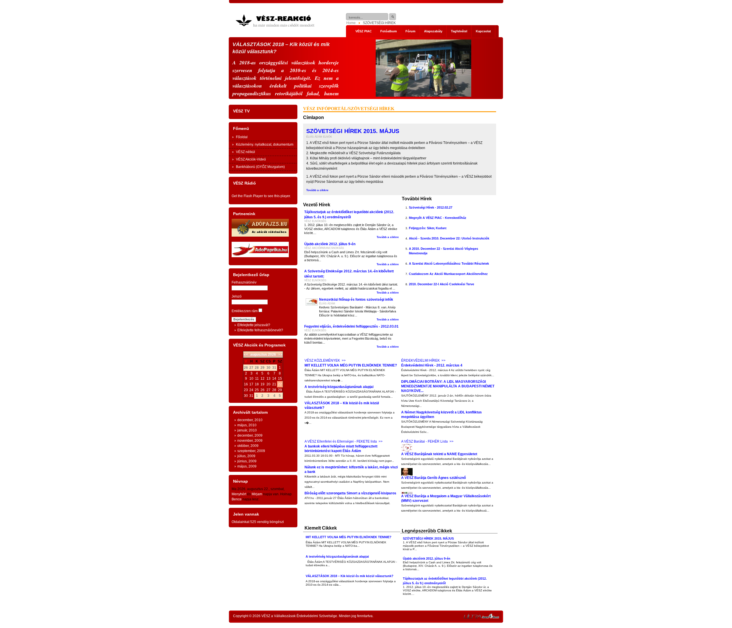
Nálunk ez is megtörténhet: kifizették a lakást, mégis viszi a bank (351, 469)
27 (268, 390)
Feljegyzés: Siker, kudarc (428, 228)
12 (262, 379)
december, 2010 (249, 420)
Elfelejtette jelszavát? (253, 325)
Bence (237, 499)
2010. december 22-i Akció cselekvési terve (441, 284)
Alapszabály (433, 31)
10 (251, 379)
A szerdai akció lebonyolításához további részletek (449, 263)
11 (257, 379)
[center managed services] (472, 617)
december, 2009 (249, 435)
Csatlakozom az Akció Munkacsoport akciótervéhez (448, 274)
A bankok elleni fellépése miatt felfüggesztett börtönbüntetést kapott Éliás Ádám (341, 448)
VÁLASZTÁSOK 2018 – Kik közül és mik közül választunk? (342, 405)
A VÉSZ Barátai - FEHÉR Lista (424, 441)
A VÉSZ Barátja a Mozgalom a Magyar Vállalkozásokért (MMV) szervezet (446, 498)
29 (280, 390)
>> (344, 360)
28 (274, 390)
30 (246, 396)
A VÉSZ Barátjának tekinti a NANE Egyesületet (439, 454)
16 (246, 384)
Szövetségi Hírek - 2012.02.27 (430, 207)
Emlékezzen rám (245, 311)
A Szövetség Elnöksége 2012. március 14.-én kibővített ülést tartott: (349, 273)
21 (274, 384)
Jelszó (237, 296)
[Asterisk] (490, 617)
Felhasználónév (244, 282)
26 (262, 390)
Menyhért (239, 494)
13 (268, 379)
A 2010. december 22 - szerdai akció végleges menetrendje (443, 251)
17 (251, 384)
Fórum (410, 31)
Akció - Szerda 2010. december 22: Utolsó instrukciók (449, 238)
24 (251, 390)
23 (246, 390)
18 (257, 384)
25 (257, 390)
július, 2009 (246, 456)
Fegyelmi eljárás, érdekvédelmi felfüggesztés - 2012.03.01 (351, 326)
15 (280, 379)
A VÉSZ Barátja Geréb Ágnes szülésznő (433, 478)
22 (280, 384)
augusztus (258, 354)
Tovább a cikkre (317, 190)
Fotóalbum (388, 31)
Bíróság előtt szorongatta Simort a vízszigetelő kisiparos (350, 493)
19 (262, 384)
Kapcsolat (483, 31)
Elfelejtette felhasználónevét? (260, 330)
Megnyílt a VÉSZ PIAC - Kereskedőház (437, 217)
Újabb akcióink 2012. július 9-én (329, 244)
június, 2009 (246, 461)
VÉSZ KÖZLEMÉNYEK (322, 360)
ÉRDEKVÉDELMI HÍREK (420, 360)
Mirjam (257, 494)
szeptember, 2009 (251, 451)
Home (351, 23)
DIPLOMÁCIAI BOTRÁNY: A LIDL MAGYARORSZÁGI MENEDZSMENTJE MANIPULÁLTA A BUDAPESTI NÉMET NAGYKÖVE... (447, 386)
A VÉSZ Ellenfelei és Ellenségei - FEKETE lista (341, 441)
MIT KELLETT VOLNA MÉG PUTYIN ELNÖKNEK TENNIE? (351, 365)
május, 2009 (246, 466)
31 (251, 396)
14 (274, 379)
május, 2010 (246, 425)
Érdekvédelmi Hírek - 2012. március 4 (431, 365)
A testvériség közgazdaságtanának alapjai (339, 387)
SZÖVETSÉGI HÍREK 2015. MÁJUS (352, 131)
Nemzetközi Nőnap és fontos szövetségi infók (356, 300)
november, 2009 (249, 441)
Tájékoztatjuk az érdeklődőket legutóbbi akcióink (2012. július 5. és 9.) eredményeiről (349, 214)
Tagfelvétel (459, 31)
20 (268, 384)
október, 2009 (247, 446)
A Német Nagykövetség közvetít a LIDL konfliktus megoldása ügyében (441, 414)
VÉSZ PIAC (363, 31)
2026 (272, 354)
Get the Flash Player (247, 196)
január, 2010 (247, 430)
